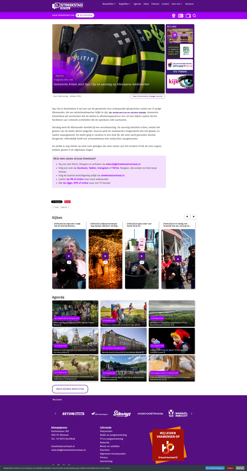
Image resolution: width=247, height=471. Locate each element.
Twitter (92, 168)
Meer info (240, 468)
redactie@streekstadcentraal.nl (123, 164)
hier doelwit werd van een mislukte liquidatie (127, 113)
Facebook (82, 168)
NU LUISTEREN (180, 15)
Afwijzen (230, 468)
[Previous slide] (56, 414)
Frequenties (106, 431)
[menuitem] (110, 4)
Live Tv (188, 15)
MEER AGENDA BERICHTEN (70, 389)
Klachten (105, 450)
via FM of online (75, 179)
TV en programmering (111, 438)
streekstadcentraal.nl (112, 175)
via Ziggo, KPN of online (75, 183)
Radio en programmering (113, 435)
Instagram (103, 168)
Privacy (104, 457)
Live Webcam (173, 15)
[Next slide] (192, 414)
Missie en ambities (110, 446)
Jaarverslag (106, 461)
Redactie (104, 442)
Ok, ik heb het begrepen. (215, 468)
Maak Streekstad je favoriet (147, 96)
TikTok (115, 168)
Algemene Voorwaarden (113, 453)
